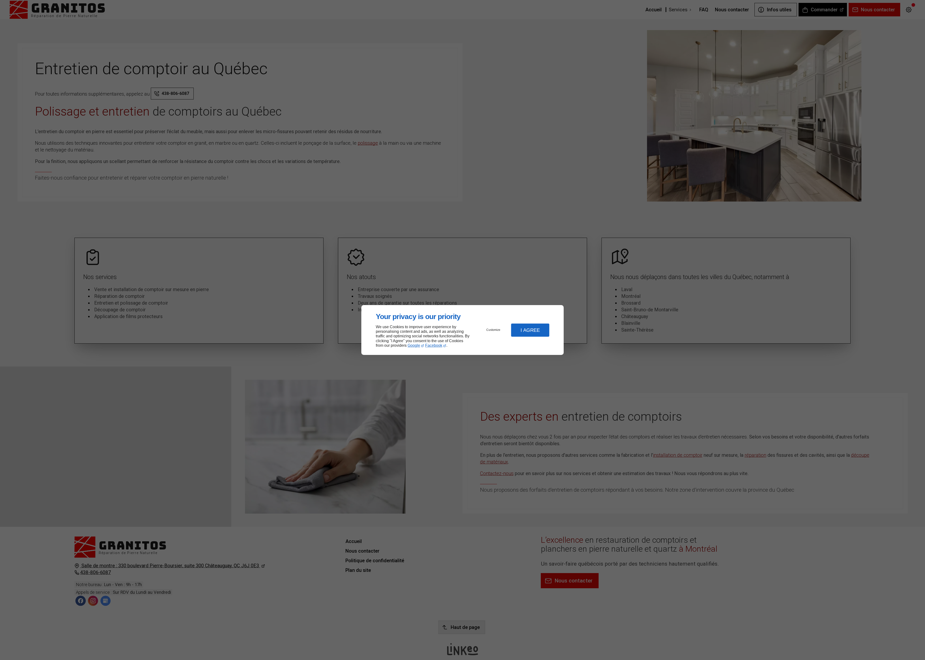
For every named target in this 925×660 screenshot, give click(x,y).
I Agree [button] (530, 330)
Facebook (433, 345)
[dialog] (462, 330)
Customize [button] (493, 330)
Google (414, 345)
